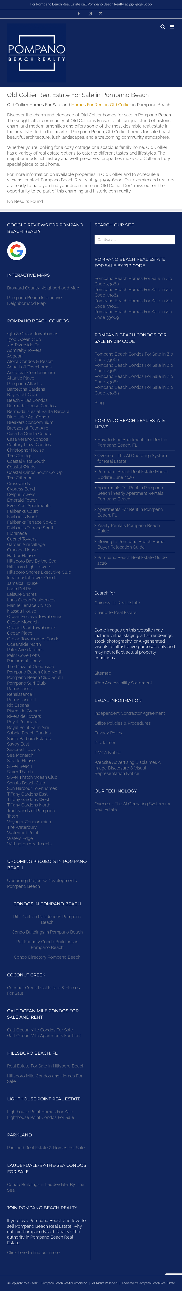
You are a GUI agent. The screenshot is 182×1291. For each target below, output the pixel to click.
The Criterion (19, 477)
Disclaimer (106, 742)
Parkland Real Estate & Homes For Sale (46, 1147)
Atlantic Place (20, 377)
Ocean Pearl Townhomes (31, 627)
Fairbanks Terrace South (31, 527)
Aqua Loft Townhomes (29, 366)
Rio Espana (18, 705)
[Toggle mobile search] (162, 26)
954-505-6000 (140, 4)
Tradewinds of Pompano (31, 810)
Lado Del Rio (19, 588)
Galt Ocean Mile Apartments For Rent (44, 1035)
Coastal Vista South (26, 461)
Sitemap (103, 673)
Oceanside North (24, 644)
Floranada (17, 533)
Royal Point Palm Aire (28, 727)
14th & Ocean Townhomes (32, 333)
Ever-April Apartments (28, 505)
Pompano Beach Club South (35, 677)
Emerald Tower (22, 500)
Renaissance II (21, 694)
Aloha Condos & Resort (30, 361)
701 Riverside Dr (23, 344)
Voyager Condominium (29, 821)
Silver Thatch (20, 771)
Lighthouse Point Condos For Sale (40, 1117)
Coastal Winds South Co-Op (35, 472)
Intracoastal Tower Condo (32, 577)
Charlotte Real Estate (115, 612)
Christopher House (25, 450)
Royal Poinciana (24, 721)
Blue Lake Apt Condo (28, 416)
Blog (99, 402)
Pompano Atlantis (24, 383)
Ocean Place (19, 633)
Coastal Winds (21, 466)
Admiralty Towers (24, 350)
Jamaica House (22, 583)
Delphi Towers (21, 494)
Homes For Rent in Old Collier (101, 104)
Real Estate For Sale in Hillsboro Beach (45, 1065)
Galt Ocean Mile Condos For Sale (40, 1029)
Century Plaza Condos (29, 444)
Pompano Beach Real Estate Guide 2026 (132, 560)
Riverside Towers (24, 716)
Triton (12, 816)
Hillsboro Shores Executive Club (39, 572)
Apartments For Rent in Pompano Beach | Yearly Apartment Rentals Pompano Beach (130, 493)
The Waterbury (22, 827)
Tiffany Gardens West (28, 799)
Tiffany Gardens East (27, 794)
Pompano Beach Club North (35, 671)
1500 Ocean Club (24, 339)
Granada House (22, 549)
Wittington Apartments (29, 843)
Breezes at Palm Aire (27, 428)
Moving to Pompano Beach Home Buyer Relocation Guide (130, 544)
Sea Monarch (20, 755)
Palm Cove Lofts (23, 655)
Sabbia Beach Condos (29, 732)
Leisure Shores (22, 594)
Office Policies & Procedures (123, 723)
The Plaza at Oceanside (30, 666)
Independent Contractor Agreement (130, 713)
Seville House (21, 760)
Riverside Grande (24, 710)
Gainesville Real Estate (117, 602)
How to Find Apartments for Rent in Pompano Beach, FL (132, 442)
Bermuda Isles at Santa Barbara (38, 411)
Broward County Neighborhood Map (43, 287)
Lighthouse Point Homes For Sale (40, 1111)
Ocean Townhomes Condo (33, 638)
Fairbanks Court (22, 511)
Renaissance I (20, 688)
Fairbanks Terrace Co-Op (31, 522)
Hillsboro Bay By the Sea (31, 561)
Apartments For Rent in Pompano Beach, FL (130, 512)
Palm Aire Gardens (26, 649)
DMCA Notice (108, 752)
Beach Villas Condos (27, 400)
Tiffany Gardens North (28, 804)
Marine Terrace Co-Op (29, 605)
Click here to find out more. (33, 1252)
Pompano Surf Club (26, 683)
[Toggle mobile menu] (172, 26)
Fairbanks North (22, 516)
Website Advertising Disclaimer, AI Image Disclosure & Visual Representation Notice (128, 768)
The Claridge (19, 455)
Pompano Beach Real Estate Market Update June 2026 (133, 474)
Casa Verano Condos (27, 439)
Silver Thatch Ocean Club (32, 777)
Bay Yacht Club (22, 394)
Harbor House (21, 555)
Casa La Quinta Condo (29, 433)
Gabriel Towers (21, 538)
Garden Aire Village (26, 544)
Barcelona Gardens (26, 389)
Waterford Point (22, 832)
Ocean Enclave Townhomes (34, 616)
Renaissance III (21, 699)
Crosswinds (18, 483)
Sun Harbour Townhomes (32, 788)
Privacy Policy (108, 732)
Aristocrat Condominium (31, 372)
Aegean (15, 355)
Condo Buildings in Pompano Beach (47, 931)
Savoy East (18, 744)
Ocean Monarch (23, 621)
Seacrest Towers (23, 749)
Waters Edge (20, 838)
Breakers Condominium (30, 422)
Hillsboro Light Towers (29, 566)
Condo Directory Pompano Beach (47, 957)
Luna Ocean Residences (31, 599)
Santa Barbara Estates (29, 738)
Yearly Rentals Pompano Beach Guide (128, 528)
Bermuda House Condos (31, 405)
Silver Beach (19, 766)
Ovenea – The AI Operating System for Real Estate (132, 458)
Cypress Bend (21, 488)
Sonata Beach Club (26, 782)
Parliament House (24, 660)
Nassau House (21, 611)
